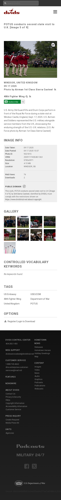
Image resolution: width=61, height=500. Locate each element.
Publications (40, 386)
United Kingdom (12, 303)
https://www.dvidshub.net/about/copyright (23, 199)
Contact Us (10, 394)
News (37, 373)
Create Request (12, 420)
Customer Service (13, 409)
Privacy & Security (13, 397)
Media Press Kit (12, 423)
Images (38, 367)
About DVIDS (12, 390)
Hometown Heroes (43, 350)
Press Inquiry (13, 416)
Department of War (40, 299)
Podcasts (39, 382)
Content (39, 363)
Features (10, 377)
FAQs (8, 400)
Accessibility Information (16, 406)
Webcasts (39, 389)
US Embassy (10, 294)
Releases (39, 347)
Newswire (10, 383)
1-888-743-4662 (12, 364)
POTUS (34, 303)
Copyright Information (15, 403)
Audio (37, 376)
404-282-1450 (12, 344)
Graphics (38, 379)
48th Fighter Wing (14, 96)
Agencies (10, 433)
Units (8, 429)
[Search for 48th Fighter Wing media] (26, 96)
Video (37, 370)
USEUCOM (35, 294)
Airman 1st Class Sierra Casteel (34, 89)
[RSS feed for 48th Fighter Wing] (30, 96)
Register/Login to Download (21, 321)
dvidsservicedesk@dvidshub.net (20, 354)
